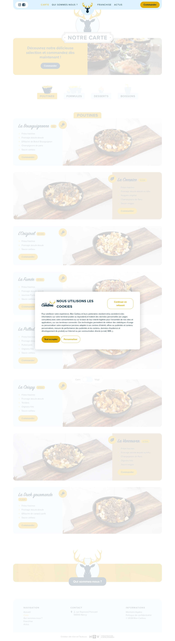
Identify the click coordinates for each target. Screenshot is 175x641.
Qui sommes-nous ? (65, 4)
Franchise (104, 4)
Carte (45, 4)
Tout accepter (51, 339)
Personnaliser (70, 339)
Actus (118, 4)
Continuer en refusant (120, 303)
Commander (150, 5)
